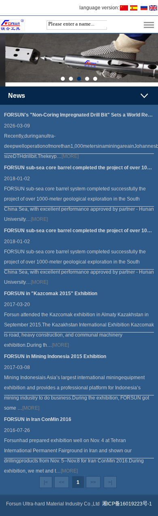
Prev (5, 60)
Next (153, 60)
